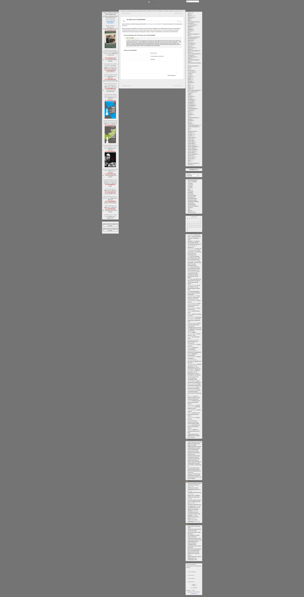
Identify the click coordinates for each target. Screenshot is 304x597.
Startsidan (123, 10)
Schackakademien (192, 204)
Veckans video (191, 157)
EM (188, 32)
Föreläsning (190, 40)
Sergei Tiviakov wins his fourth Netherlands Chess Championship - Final (194, 558)
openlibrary (190, 241)
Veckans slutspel (191, 151)
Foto (189, 41)
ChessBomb (190, 184)
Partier (189, 87)
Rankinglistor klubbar (192, 200)
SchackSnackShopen (192, 108)
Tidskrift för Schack (192, 131)
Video (189, 160)
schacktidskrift (191, 110)
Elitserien (190, 31)
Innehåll (165, 10)
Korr (189, 69)
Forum (154, 10)
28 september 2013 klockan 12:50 (132, 39)
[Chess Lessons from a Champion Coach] (110, 91)
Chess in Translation (192, 181)
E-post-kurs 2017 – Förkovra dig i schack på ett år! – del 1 (194, 297)
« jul (187, 230)
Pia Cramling (198, 317)
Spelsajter (190, 119)
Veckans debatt (191, 142)
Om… (181, 10)
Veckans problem (191, 148)
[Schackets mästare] (110, 166)
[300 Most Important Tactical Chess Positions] (110, 142)
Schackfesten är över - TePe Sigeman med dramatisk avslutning (194, 509)
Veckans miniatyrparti (192, 146)
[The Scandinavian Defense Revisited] (110, 61)
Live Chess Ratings (192, 195)
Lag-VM (189, 75)
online (193, 169)
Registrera (171, 10)
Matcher (189, 79)
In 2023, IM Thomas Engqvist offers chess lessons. (194, 305)
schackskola (190, 107)
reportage (190, 97)
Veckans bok (190, 138)
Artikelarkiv (188, 174)
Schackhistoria (191, 101)
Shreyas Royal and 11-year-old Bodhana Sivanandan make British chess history (194, 444)
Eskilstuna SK (191, 247)
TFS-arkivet (190, 207)
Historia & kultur (191, 47)
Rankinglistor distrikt (192, 198)
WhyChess (190, 210)
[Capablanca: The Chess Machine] (110, 47)
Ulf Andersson (191, 575)
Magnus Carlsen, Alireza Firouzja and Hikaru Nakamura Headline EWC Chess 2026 (194, 462)
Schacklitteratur (191, 104)
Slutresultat (190, 114)
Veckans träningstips (192, 154)
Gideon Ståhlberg (192, 571)
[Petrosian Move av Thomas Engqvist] (110, 211)
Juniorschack (190, 55)
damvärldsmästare (192, 25)
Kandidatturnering (192, 56)
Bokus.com (111, 55)
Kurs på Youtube (191, 72)
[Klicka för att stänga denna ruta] (117, 11)
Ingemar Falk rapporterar (193, 50)
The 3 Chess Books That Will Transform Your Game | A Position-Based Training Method (194, 274)
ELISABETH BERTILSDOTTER (194, 327)
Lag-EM (189, 73)
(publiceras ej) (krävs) (157, 56)
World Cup (190, 164)
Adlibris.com (115, 53)
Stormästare (190, 120)
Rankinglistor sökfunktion (193, 201)
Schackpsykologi (191, 105)
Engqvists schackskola (193, 34)
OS (188, 84)
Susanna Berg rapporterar (193, 125)
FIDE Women (190, 194)
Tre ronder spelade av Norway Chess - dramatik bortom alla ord (194, 502)
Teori (189, 128)
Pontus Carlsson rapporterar (194, 90)
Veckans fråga (191, 143)
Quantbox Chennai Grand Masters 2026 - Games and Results (193, 554)
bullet (189, 20)
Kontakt (176, 10)
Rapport (189, 94)
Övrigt (189, 85)
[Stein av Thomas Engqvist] (110, 202)
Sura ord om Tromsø (178, 13)
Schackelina (190, 481)
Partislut (189, 88)
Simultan (190, 113)
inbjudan (190, 49)
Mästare (189, 78)
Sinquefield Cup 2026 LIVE (194, 458)
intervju (189, 52)
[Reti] (110, 186)
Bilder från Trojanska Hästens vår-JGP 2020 (194, 431)
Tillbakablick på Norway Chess (194, 492)
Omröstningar (160, 10)
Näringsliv (190, 81)
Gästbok (194, 332)
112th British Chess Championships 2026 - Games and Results (194, 546)
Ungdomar (190, 135)
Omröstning (190, 82)
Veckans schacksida (192, 149)
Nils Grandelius (191, 578)
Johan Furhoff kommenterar (194, 53)
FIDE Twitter (190, 192)
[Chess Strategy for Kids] (110, 193)
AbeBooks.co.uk (110, 218)
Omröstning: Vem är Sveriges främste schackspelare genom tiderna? (194, 243)
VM (188, 161)
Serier (189, 111)
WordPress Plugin (192, 212)
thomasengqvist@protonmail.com (110, 28)
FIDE (189, 189)
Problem (189, 93)
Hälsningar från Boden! (126, 13)
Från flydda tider (191, 43)
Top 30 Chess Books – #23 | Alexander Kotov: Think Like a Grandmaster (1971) (194, 258)
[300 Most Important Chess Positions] (110, 176)
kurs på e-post (191, 70)
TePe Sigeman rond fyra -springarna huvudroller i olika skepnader (194, 514)
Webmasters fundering (193, 163)
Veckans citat (190, 140)
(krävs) (154, 53)
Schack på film (191, 203)
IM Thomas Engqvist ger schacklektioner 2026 (136, 10)
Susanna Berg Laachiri (193, 434)
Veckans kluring (191, 145)
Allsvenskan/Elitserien (192, 180)
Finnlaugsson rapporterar (193, 37)
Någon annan (191, 581)
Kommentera (179, 21)
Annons (189, 12)
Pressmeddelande (192, 91)
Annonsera (149, 10)
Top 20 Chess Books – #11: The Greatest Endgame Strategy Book (194, 293)
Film (189, 35)
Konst (189, 67)
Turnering (190, 134)
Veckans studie (191, 152)
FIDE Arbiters (190, 190)
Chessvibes (190, 187)
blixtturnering (190, 17)
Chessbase (190, 183)
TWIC (189, 209)
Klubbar (189, 58)
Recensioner (190, 96)
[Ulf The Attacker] (110, 71)
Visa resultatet (194, 587)
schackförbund (191, 99)
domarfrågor (190, 29)
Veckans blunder (191, 137)
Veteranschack (191, 158)
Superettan (190, 123)
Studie (189, 122)
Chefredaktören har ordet (193, 21)
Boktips (189, 18)
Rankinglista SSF (191, 197)
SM (188, 116)
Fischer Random (191, 38)
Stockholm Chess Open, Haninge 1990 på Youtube (194, 402)
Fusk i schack (191, 44)
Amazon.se (111, 216)
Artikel (189, 14)
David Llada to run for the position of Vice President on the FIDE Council (194, 453)
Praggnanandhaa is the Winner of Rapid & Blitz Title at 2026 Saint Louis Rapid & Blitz (194, 448)
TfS (188, 129)
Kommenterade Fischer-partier (194, 63)
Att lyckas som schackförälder (136, 19)
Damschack (190, 23)
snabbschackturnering (192, 117)
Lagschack (190, 76)
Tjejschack (190, 132)
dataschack (190, 26)
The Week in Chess (192, 524)
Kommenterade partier (192, 66)
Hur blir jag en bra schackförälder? (154, 24)
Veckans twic (190, 155)
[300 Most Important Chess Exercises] (110, 118)
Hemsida (190, 46)
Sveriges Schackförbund (193, 126)
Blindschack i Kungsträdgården (194, 352)
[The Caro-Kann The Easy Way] (110, 80)
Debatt (189, 28)
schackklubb (190, 102)
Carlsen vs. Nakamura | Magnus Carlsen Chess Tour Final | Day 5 (194, 398)
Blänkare (190, 15)
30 (200, 227)
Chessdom (190, 186)
